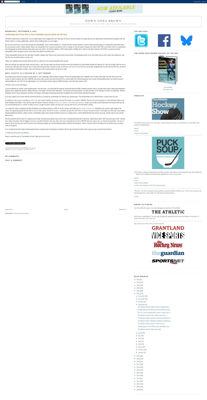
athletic (14, 149)
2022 (138, 291)
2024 (138, 285)
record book (28, 149)
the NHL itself (33, 100)
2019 (138, 359)
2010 (138, 384)
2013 (138, 375)
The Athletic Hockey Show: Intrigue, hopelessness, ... (154, 307)
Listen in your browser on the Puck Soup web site (149, 185)
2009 (138, 387)
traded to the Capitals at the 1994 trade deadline (69, 102)
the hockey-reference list (86, 108)
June (140, 338)
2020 (138, 356)
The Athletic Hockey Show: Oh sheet (149, 329)
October (141, 302)
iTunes (136, 131)
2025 (138, 282)
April (139, 344)
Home (66, 209)
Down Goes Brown (103, 21)
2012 (138, 378)
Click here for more (168, 89)
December (141, 296)
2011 (138, 381)
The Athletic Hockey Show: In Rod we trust (151, 324)
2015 (138, 370)
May (139, 341)
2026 (138, 279)
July (139, 335)
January (141, 352)
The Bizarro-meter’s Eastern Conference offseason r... (154, 318)
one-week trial (150, 218)
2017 (138, 364)
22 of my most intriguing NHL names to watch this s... (154, 312)
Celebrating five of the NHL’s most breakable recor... (154, 326)
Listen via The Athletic (141, 133)
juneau (20, 149)
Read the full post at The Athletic (18, 133)
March (140, 347)
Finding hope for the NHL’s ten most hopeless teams (154, 310)
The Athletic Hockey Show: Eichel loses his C (152, 315)
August (140, 333)
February (141, 350)
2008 (138, 389)
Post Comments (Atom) (21, 213)
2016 (138, 367)
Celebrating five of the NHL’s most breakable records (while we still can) (36, 34)
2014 (138, 373)
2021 (138, 293)
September (141, 304)
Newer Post (8, 209)
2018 (138, 361)
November (141, 299)
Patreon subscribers (175, 174)
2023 (138, 288)
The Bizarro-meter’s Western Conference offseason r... (155, 321)
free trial (46, 136)
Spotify (136, 128)
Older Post (122, 209)
